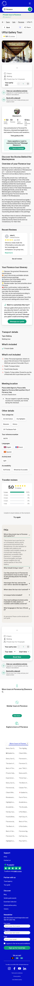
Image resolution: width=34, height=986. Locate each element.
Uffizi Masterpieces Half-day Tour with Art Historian (24, 812)
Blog (5, 894)
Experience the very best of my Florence (11, 778)
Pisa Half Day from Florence (24, 841)
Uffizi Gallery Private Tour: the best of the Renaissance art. (24, 826)
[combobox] (24, 652)
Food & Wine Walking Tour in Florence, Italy (11, 817)
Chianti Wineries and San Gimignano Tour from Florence (11, 792)
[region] (17, 244)
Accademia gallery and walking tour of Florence (11, 807)
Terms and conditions (17, 973)
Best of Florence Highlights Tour (11, 768)
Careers (6, 909)
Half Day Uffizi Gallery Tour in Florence (24, 817)
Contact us (7, 860)
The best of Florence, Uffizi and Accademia (11, 763)
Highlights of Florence (11, 841)
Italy (13, 22)
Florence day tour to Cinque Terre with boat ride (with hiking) (11, 788)
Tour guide (7, 885)
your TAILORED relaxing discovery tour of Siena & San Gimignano (24, 768)
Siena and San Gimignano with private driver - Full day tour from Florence (24, 773)
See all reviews (17, 259)
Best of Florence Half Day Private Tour (24, 821)
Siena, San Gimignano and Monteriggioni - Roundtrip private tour (11, 783)
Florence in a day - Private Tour (24, 759)
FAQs (5, 856)
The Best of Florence (24, 783)
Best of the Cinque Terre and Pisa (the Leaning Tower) (11, 831)
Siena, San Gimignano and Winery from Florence (11, 748)
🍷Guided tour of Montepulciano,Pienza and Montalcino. (24, 792)
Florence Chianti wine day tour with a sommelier (11, 836)
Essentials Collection (10, 901)
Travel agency (8, 881)
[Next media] (29, 51)
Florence (21, 22)
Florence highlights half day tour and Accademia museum (24, 831)
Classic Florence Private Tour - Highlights (24, 788)
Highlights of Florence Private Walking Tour (11, 802)
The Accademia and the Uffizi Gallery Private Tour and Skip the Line (24, 807)
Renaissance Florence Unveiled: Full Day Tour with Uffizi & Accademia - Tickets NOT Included (11, 797)
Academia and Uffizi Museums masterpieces (24, 802)
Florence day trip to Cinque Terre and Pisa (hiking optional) (11, 821)
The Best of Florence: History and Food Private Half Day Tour (11, 826)
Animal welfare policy (10, 905)
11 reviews (18, 488)
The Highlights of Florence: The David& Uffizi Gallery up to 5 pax (24, 748)
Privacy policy (17, 976)
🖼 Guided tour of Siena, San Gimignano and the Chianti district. (11, 753)
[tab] (18, 743)
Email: (5, 936)
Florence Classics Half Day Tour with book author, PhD (24, 763)
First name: (7, 923)
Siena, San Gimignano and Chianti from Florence (11, 759)
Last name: (7, 930)
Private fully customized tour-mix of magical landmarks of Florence (11, 773)
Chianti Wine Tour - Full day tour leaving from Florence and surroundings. (24, 753)
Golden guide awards (10, 898)
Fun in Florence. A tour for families (24, 797)
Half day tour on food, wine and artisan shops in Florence (24, 836)
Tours (8, 22)
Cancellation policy (17, 979)
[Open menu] (29, 3)
